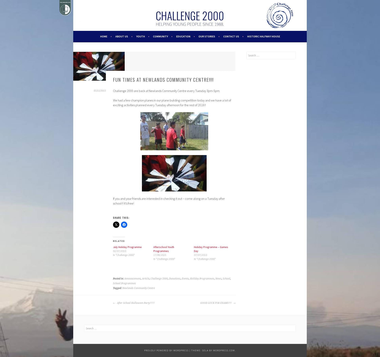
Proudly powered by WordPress (166, 350)
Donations (174, 278)
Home (103, 36)
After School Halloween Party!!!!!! (135, 303)
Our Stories (207, 36)
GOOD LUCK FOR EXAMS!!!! (216, 303)
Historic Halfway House (263, 36)
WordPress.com (224, 350)
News (218, 278)
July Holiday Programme (127, 247)
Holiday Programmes (202, 278)
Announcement (132, 278)
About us (121, 36)
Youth (140, 36)
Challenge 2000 (159, 278)
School (226, 278)
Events (185, 278)
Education (183, 36)
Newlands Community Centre (138, 288)
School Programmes (124, 283)
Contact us (231, 36)
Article (145, 278)
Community (160, 36)
